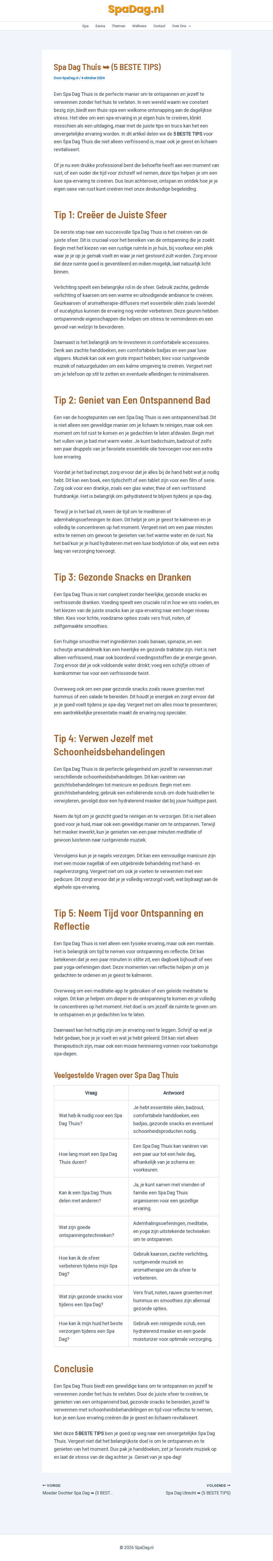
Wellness (139, 26)
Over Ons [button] (179, 26)
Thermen (118, 26)
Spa (85, 26)
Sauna (100, 26)
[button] (188, 26)
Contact (159, 26)
